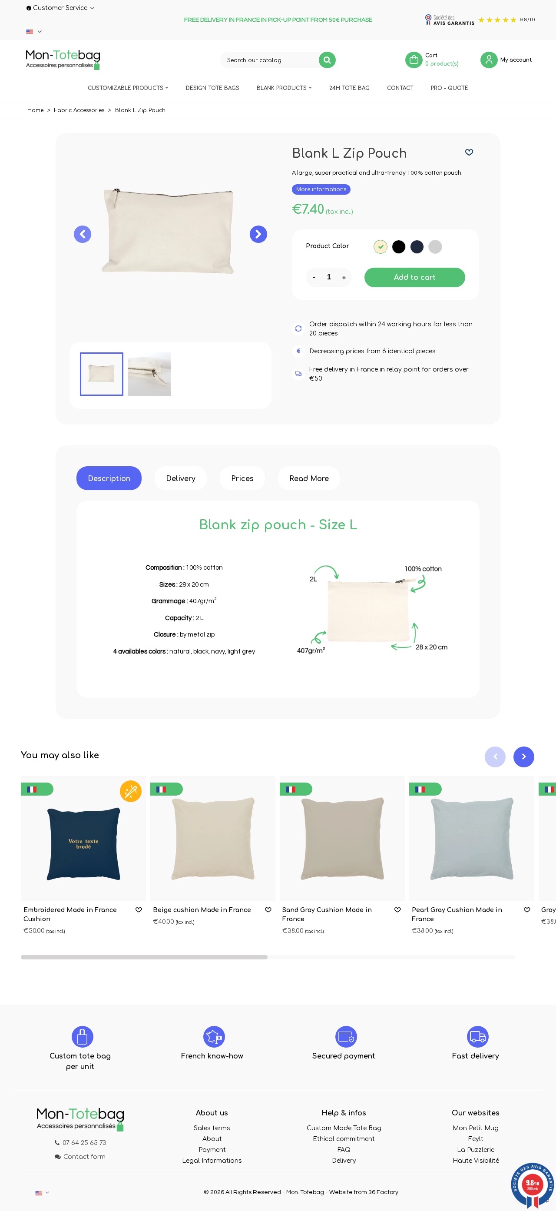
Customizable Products (125, 88)
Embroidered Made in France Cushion (70, 914)
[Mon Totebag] (63, 60)
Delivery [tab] (180, 479)
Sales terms (212, 1128)
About (212, 1139)
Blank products (282, 88)
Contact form (84, 1157)
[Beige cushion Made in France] (212, 838)
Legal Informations (212, 1161)
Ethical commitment (344, 1139)
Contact (400, 88)
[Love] (469, 153)
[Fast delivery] (478, 1037)
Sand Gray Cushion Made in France (327, 914)
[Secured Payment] (346, 1037)
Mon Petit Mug (476, 1128)
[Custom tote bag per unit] (82, 1037)
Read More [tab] (309, 479)
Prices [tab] (242, 479)
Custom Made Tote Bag (344, 1128)
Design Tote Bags (212, 88)
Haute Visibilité (476, 1161)
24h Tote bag (349, 88)
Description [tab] (109, 479)
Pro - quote (449, 88)
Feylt (475, 1139)
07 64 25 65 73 (84, 1143)
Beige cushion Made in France (202, 910)
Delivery (344, 1161)
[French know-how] (214, 1037)
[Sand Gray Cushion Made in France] (342, 838)
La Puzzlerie (475, 1150)
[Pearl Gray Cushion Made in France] (471, 838)
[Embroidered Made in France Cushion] (83, 838)
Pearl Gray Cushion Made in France (457, 914)
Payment (212, 1150)
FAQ (344, 1150)
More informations (321, 189)
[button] (258, 234)
